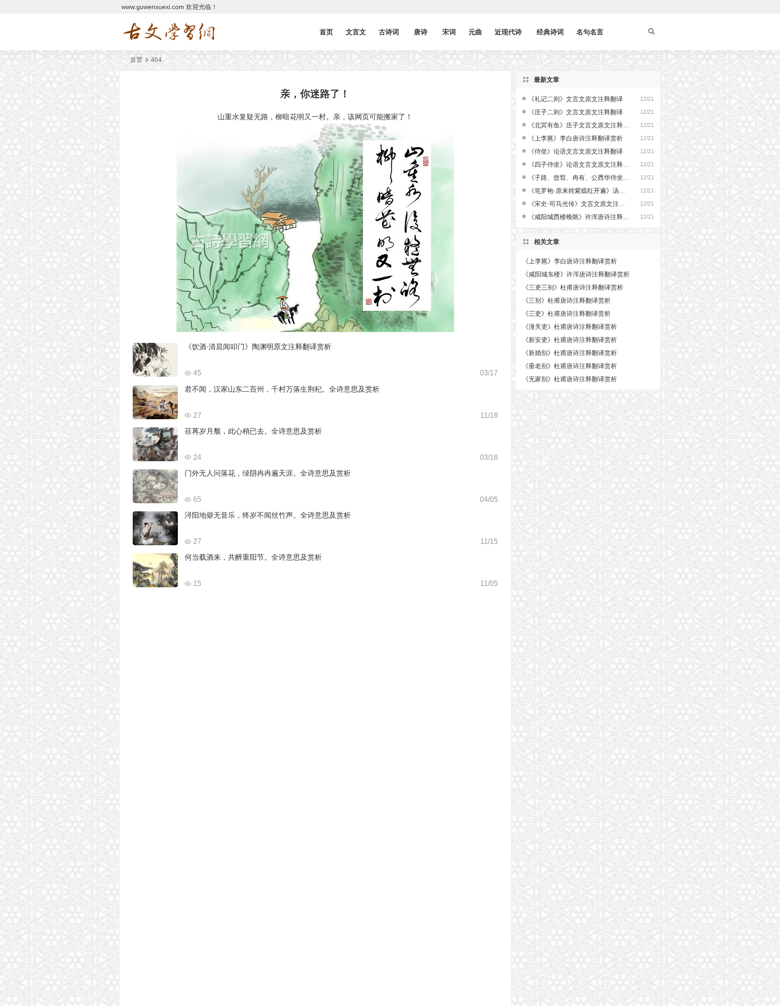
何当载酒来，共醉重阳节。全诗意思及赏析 (253, 557)
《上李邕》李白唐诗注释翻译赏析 (575, 138)
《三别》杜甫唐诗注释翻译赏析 (566, 300)
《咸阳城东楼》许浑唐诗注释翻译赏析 (576, 274)
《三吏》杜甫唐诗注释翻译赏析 (566, 313)
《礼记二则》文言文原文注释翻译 (575, 99)
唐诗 (420, 32)
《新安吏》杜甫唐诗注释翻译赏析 (569, 339)
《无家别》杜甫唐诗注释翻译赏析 (569, 379)
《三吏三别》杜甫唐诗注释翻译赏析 (572, 287)
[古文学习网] (168, 32)
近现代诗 (508, 32)
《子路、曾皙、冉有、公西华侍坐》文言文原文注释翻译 (579, 177)
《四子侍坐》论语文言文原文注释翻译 (579, 164)
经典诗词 (550, 32)
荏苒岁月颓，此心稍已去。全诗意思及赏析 (253, 431)
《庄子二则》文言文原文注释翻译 (575, 112)
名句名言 (590, 32)
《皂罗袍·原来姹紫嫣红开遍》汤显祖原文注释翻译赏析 (579, 190)
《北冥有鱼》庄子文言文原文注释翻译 (579, 125)
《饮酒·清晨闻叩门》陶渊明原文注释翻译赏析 (258, 347)
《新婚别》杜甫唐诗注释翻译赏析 (569, 352)
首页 (326, 32)
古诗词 (389, 32)
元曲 (475, 32)
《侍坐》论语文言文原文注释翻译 (575, 151)
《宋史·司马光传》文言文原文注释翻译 (579, 203)
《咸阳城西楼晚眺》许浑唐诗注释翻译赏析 (579, 216)
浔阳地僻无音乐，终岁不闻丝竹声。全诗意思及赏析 (268, 515)
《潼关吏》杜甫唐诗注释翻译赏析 (569, 326)
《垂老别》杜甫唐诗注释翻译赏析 (569, 366)
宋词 (449, 32)
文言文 (356, 32)
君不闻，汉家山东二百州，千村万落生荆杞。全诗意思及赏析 (282, 389)
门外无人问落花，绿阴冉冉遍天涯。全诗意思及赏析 (268, 473)
